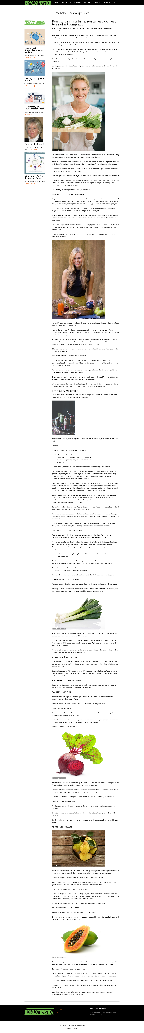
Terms (59, 1013)
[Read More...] (30, 57)
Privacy (59, 1009)
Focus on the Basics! (34, 144)
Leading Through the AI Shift (34, 79)
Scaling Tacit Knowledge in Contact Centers (34, 49)
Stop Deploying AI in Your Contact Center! (34, 107)
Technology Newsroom (37, 2)
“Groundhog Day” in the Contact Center (33, 177)
